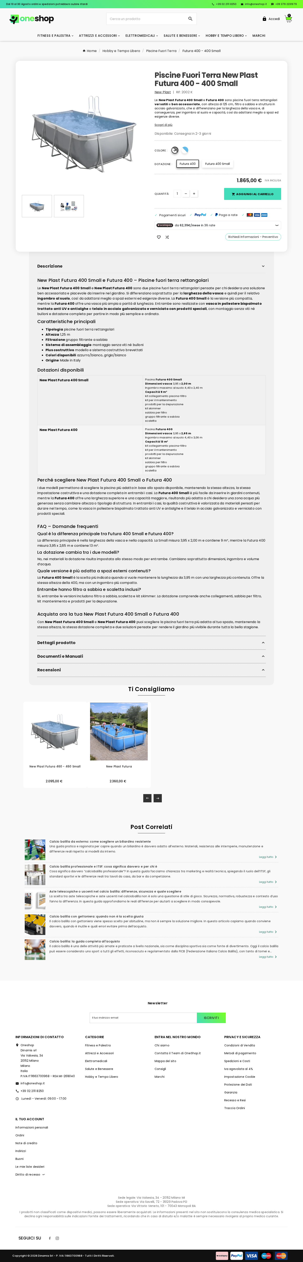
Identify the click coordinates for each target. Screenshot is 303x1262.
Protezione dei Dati (238, 1085)
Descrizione (49, 266)
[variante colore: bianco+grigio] (53, 760)
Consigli (160, 1069)
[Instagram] (57, 1238)
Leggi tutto (268, 857)
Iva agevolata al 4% (238, 1069)
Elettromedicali (96, 1061)
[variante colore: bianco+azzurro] (56, 760)
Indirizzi (20, 1151)
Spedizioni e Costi (237, 1061)
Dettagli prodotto (56, 642)
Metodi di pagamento (240, 1053)
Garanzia (230, 1092)
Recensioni (49, 670)
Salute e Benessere (99, 1069)
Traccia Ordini (234, 1108)
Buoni (19, 1159)
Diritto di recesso (30, 1174)
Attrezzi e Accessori (99, 1053)
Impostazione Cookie (239, 1077)
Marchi (159, 1077)
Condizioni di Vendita (239, 1045)
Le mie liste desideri (29, 1167)
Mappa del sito (165, 1061)
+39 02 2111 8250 (224, 4)
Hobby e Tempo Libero (101, 1077)
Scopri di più (164, 125)
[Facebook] (50, 1238)
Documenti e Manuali (60, 656)
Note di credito (26, 1143)
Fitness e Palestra (98, 1045)
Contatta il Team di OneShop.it (178, 1053)
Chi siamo (162, 1045)
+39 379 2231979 (284, 4)
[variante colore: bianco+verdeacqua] (122, 760)
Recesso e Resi (235, 1100)
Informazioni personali (31, 1127)
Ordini (19, 1135)
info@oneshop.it (254, 4)
